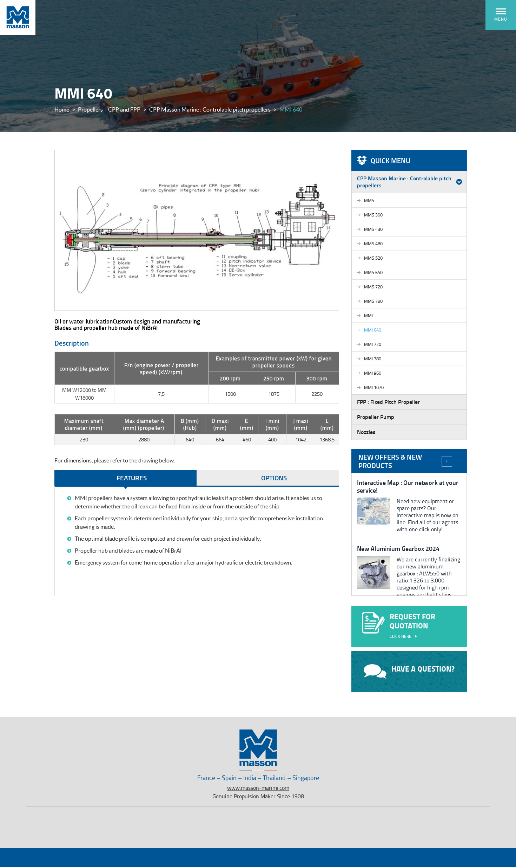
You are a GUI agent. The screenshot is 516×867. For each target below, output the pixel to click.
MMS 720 (373, 287)
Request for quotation (412, 625)
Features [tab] (132, 477)
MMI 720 (372, 344)
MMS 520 (373, 258)
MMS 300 (373, 215)
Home (61, 109)
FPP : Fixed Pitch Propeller (388, 402)
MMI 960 (372, 373)
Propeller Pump (375, 417)
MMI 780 (372, 358)
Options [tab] (274, 477)
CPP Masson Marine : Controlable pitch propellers (210, 109)
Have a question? (423, 668)
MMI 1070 (374, 387)
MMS (369, 200)
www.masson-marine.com (258, 788)
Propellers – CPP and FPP (109, 109)
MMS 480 (373, 243)
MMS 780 (373, 301)
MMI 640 (372, 330)
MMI (368, 315)
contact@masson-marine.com (419, 830)
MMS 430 (373, 229)
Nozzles (366, 432)
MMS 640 (373, 272)
